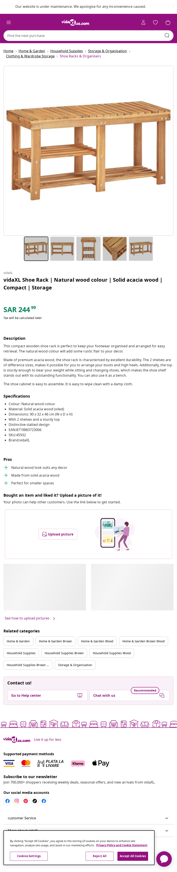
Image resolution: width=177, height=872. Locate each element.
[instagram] (16, 801)
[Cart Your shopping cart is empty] (168, 22)
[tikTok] (35, 801)
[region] (79, 847)
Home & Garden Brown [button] (55, 641)
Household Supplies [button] (21, 653)
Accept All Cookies (133, 856)
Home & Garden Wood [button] (97, 641)
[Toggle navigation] (8, 22)
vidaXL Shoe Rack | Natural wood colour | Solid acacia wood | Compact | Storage (83, 283)
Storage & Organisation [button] (75, 665)
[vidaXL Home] (75, 22)
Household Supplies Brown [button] (64, 653)
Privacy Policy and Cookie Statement (121, 845)
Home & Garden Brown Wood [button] (143, 641)
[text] (19, 310)
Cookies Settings (29, 856)
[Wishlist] (155, 22)
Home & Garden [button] (18, 641)
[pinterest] (26, 801)
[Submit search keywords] (167, 35)
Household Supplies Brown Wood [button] (29, 665)
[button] (88, 818)
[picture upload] (115, 534)
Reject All (99, 856)
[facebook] (7, 801)
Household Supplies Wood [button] (112, 653)
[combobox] (88, 35)
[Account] (143, 22)
